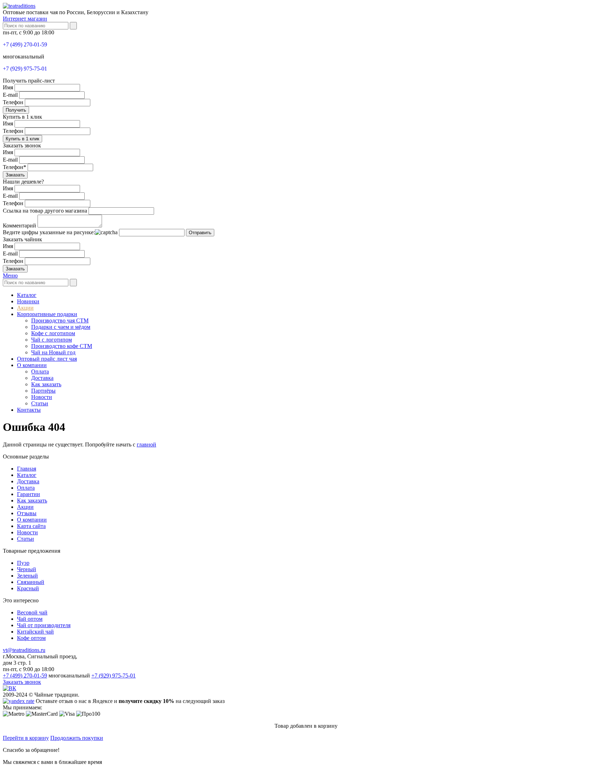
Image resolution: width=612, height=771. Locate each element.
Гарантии (28, 494)
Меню (10, 275)
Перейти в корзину (26, 738)
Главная (26, 469)
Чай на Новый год (53, 352)
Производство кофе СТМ (61, 346)
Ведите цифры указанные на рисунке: (49, 232)
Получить (16, 110)
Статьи (39, 403)
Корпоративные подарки (47, 314)
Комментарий (19, 226)
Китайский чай (35, 632)
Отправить (200, 232)
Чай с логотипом (51, 340)
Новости (41, 397)
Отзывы (26, 513)
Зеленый (27, 576)
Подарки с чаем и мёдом (60, 327)
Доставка (42, 378)
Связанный (30, 582)
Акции (25, 308)
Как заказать (46, 384)
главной (146, 444)
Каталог (26, 295)
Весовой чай (32, 612)
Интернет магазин (25, 19)
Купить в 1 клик (22, 138)
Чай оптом (29, 619)
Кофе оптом (31, 638)
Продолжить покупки (76, 738)
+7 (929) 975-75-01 (25, 69)
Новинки (28, 301)
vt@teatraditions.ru (24, 650)
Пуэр (23, 563)
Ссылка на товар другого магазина (45, 211)
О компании (32, 365)
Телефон (13, 102)
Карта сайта (31, 526)
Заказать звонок (22, 682)
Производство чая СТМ (60, 320)
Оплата (40, 371)
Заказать (15, 175)
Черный (26, 569)
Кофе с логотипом (53, 333)
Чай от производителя (43, 625)
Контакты (29, 410)
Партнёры (43, 391)
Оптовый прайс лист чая (47, 359)
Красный (28, 588)
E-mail (10, 95)
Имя (8, 87)
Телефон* (14, 167)
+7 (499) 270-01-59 (25, 44)
